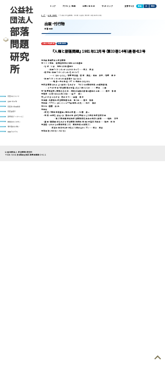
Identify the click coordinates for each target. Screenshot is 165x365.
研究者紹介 (12, 111)
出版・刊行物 (12, 101)
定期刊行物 (62, 43)
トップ (53, 6)
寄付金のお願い (13, 126)
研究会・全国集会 (14, 106)
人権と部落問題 (48, 43)
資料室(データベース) (15, 116)
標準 (140, 6)
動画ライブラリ (12, 131)
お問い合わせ (88, 6)
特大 (153, 6)
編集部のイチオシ (14, 121)
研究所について (13, 96)
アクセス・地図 (69, 6)
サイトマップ (107, 6)
